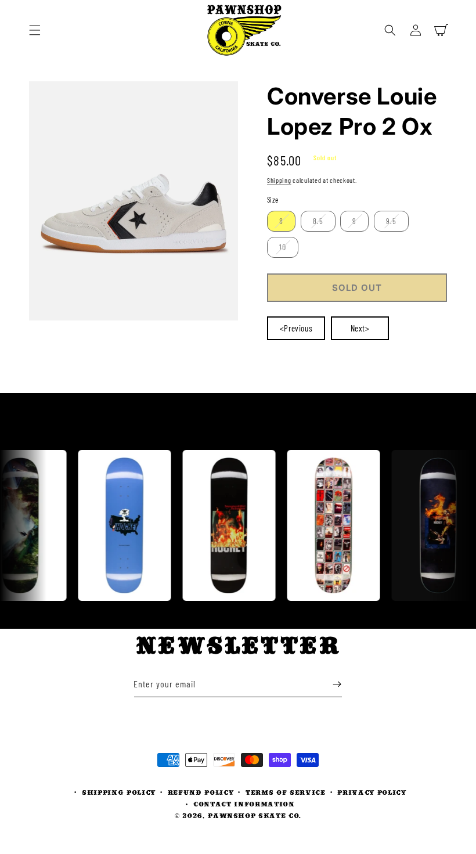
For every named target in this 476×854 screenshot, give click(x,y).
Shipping (279, 180)
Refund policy (201, 792)
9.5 (391, 221)
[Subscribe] (336, 684)
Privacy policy (371, 792)
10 (282, 247)
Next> (360, 328)
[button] (35, 30)
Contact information (244, 804)
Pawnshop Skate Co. (254, 815)
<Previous (296, 328)
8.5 (318, 221)
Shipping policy (119, 792)
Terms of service (286, 792)
